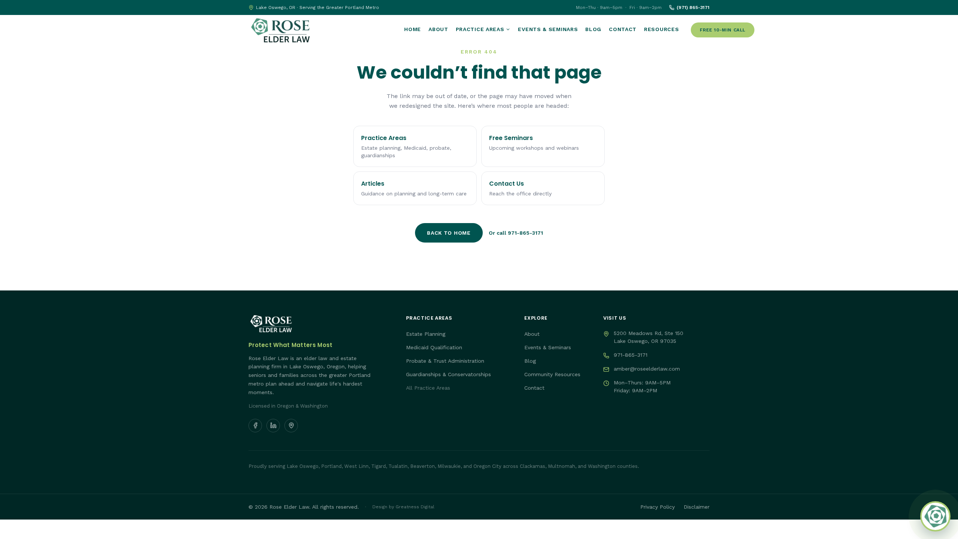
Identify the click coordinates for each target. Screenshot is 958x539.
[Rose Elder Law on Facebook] (255, 425)
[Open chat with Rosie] (935, 516)
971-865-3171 (630, 355)
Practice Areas (480, 29)
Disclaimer (697, 507)
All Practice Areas (428, 388)
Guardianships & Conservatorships (448, 374)
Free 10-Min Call (722, 30)
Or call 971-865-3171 (516, 233)
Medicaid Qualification (434, 347)
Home (412, 29)
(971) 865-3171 (693, 7)
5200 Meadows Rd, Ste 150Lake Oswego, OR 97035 (648, 337)
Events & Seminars (548, 29)
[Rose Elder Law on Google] (291, 425)
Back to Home (448, 233)
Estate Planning (425, 334)
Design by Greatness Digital (403, 506)
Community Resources (552, 374)
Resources (661, 29)
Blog (593, 29)
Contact (623, 29)
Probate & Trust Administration (445, 361)
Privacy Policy (657, 507)
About (438, 29)
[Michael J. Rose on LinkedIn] (273, 425)
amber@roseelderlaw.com (647, 369)
